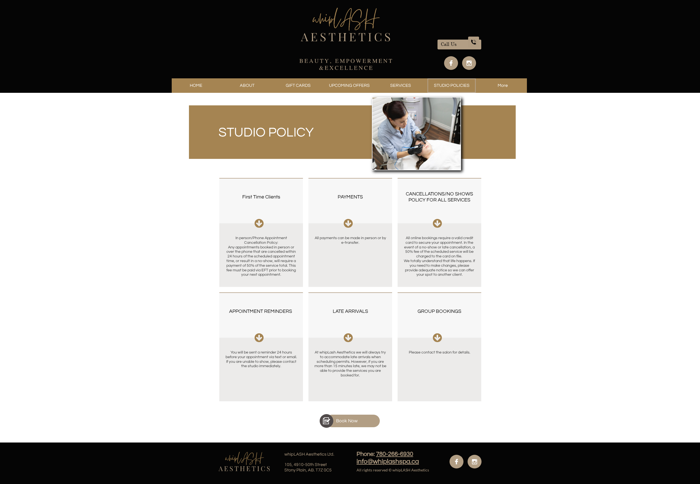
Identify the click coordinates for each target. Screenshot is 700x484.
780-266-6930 (394, 454)
